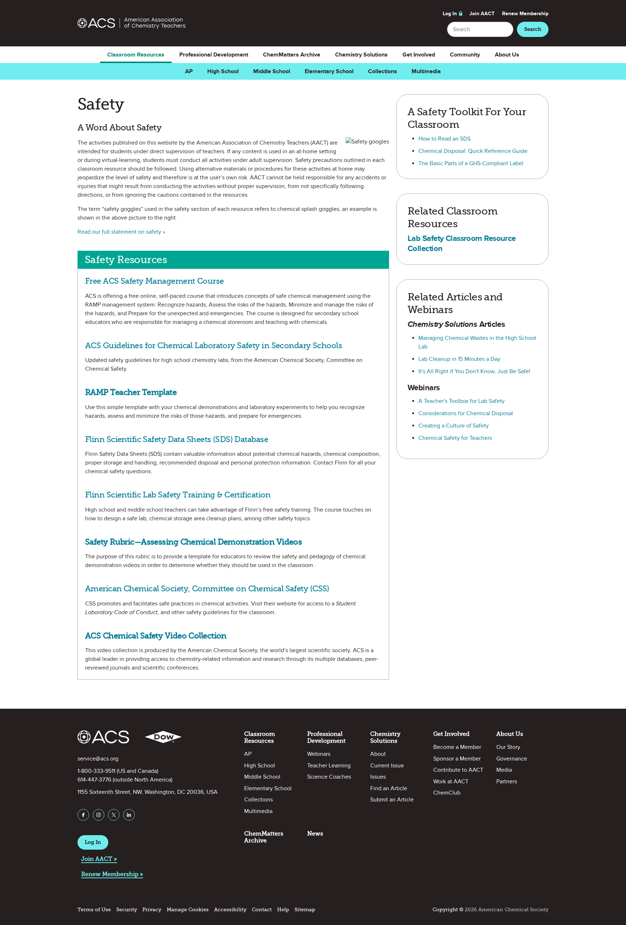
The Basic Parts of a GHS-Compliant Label (470, 163)
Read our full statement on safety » (121, 232)
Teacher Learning (329, 765)
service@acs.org (98, 758)
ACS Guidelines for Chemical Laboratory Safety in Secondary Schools (213, 345)
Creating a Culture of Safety (453, 425)
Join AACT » (99, 858)
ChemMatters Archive (291, 54)
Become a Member (457, 747)
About (378, 754)
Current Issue (387, 765)
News (315, 833)
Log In (450, 14)
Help (283, 910)
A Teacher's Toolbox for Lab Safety (461, 401)
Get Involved (418, 54)
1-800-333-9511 (96, 771)
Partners (506, 781)
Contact (262, 910)
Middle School (271, 71)
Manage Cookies (188, 910)
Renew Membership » (112, 874)
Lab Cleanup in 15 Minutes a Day (459, 359)
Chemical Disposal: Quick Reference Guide (472, 151)
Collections (382, 71)
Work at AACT (450, 781)
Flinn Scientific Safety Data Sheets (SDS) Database (176, 439)
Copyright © (448, 910)
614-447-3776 (94, 779)
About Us (507, 54)
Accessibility (230, 910)
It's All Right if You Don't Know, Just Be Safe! (474, 371)
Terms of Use (94, 910)
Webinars (318, 754)
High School (223, 71)
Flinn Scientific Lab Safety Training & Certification (178, 495)
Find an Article (388, 788)
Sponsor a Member (457, 758)
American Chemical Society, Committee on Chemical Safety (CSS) (207, 588)
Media (504, 770)
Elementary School (329, 71)
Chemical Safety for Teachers (455, 438)
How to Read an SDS (444, 138)
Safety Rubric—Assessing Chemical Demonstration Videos (193, 542)
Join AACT (482, 14)
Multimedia (426, 71)
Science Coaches (329, 776)
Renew (525, 14)
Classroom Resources (135, 54)
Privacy (151, 910)
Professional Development (213, 54)
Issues (378, 776)
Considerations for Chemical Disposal (465, 413)
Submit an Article (392, 799)
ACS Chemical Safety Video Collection (155, 636)
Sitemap (305, 910)
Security (126, 910)
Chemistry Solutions (361, 54)
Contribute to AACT (458, 770)
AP (189, 71)
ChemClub (446, 792)
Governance (511, 758)
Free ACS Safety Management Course (154, 281)
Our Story (508, 747)
